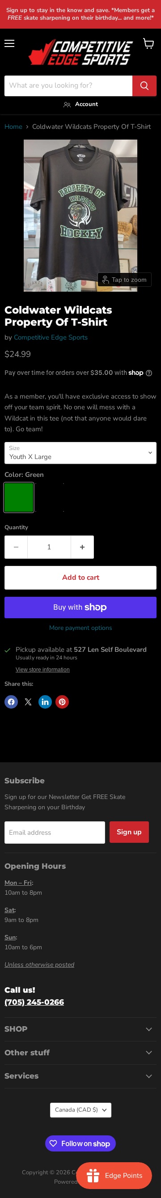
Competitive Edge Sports (51, 337)
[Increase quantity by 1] (82, 547)
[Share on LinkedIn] (45, 702)
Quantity (16, 527)
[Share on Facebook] (11, 702)
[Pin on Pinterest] (62, 702)
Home (13, 127)
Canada (76, 1110)
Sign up (129, 832)
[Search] (144, 86)
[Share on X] (28, 702)
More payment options (80, 628)
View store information (43, 670)
